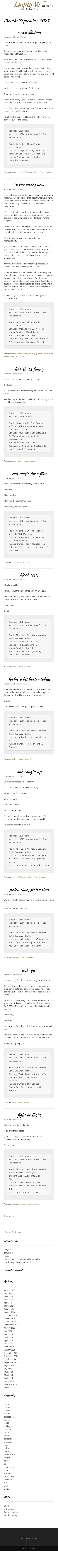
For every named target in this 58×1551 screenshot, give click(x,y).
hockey (7, 1426)
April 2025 (8, 1340)
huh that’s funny (29, 369)
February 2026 (10, 1309)
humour (25, 354)
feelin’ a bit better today (29, 679)
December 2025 (11, 1315)
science (7, 1460)
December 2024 (11, 1353)
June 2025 (8, 1334)
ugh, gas (29, 970)
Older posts (9, 1216)
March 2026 (9, 1306)
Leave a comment (46, 172)
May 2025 (8, 1337)
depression (9, 1416)
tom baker (8, 1252)
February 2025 (10, 1346)
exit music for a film (29, 473)
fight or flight (29, 1115)
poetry (7, 1445)
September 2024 (11, 1362)
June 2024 (8, 1371)
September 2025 (11, 1324)
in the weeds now (29, 184)
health (13, 666)
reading (7, 1451)
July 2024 (8, 1368)
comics (7, 1407)
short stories (9, 1467)
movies (7, 1432)
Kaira (35, 1538)
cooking (7, 1410)
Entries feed (9, 1509)
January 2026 (9, 1312)
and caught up (29, 771)
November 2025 (11, 1318)
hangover (8, 1249)
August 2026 (9, 1290)
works (32, 1548)
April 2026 (8, 1302)
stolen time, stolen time (29, 889)
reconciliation (29, 32)
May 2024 (8, 1375)
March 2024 (9, 1381)
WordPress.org (10, 1515)
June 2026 (8, 1296)
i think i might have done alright (17, 1262)
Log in (6, 1505)
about (24, 1548)
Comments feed (11, 1512)
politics (35, 172)
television (8, 1479)
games (7, 1420)
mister (7, 1256)
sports (7, 1470)
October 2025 (10, 1321)
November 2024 (11, 1356)
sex (45, 354)
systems (50, 354)
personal (20, 172)
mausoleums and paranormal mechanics (22, 1259)
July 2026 (8, 1293)
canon (13, 354)
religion (7, 1457)
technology (9, 1476)
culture (13, 172)
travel (6, 1482)
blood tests (29, 575)
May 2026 (8, 1299)
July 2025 (8, 1331)
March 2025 (9, 1343)
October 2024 (10, 1359)
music (13, 562)
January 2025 (9, 1349)
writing (6, 356)
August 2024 (9, 1365)
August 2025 (9, 1328)
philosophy (28, 172)
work (6, 1486)
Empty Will (29, 4)
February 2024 (10, 1384)
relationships (9, 1454)
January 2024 (9, 1387)
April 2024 (8, 1378)
